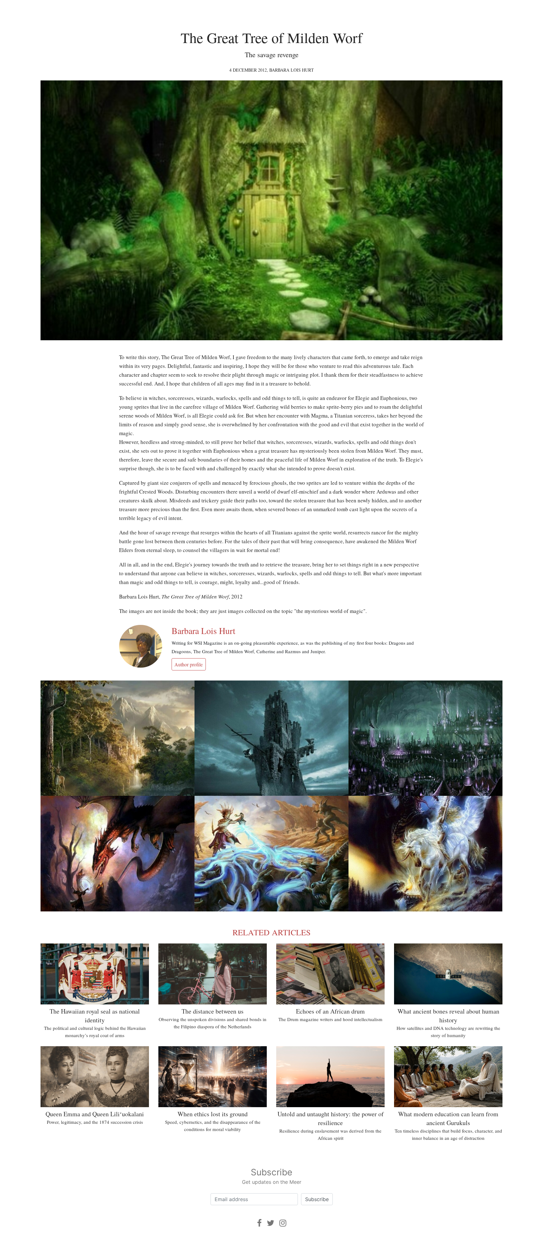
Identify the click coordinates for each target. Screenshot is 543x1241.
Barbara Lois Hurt (291, 70)
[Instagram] (283, 1223)
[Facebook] (259, 1223)
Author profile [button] (188, 664)
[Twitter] (270, 1223)
